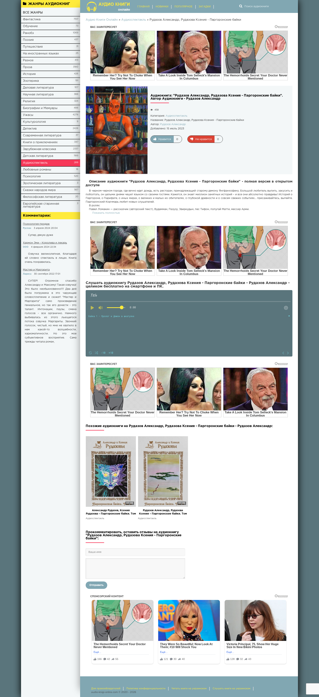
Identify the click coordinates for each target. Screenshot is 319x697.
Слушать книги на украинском (231, 689)
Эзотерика (31, 81)
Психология (32, 176)
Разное (28, 60)
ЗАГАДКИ (205, 7)
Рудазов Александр (173, 124)
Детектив (30, 128)
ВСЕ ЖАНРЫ (33, 12)
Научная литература (38, 94)
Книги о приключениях (40, 142)
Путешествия (33, 46)
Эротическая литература (42, 183)
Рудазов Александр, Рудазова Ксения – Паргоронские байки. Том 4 (163, 512)
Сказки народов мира (39, 190)
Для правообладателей (105, 689)
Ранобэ (28, 33)
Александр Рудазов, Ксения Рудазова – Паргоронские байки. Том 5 (111, 512)
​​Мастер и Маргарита (36, 270)
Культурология (34, 122)
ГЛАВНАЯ (143, 7)
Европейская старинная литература (41, 205)
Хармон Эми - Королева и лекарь (45, 243)
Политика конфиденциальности (145, 689)
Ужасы (28, 115)
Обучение (30, 26)
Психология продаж (36, 224)
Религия (29, 101)
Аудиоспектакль (35, 162)
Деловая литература (38, 87)
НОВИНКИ (162, 7)
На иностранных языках (41, 53)
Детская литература (38, 156)
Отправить (96, 585)
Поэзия (28, 40)
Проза (27, 67)
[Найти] (240, 6)
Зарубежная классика (39, 149)
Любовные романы (37, 169)
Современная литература (42, 135)
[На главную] (109, 6)
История (29, 74)
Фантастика (31, 19)
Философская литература (42, 197)
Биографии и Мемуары (40, 108)
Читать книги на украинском (189, 689)
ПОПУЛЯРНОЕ (183, 7)
